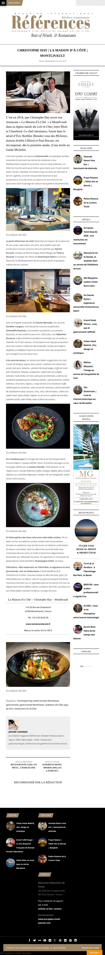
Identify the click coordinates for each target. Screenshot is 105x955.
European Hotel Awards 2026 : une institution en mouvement (85, 235)
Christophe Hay (24, 700)
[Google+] (55, 940)
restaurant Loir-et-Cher (25, 708)
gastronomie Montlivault (32, 704)
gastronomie (12, 704)
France (41, 61)
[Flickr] (39, 940)
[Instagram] (75, 940)
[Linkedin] (65, 940)
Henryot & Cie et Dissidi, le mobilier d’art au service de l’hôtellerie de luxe (85, 260)
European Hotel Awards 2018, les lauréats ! (52, 767)
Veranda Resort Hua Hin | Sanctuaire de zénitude (57, 827)
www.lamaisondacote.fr (38, 624)
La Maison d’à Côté (54, 704)
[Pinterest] (70, 940)
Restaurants (50, 61)
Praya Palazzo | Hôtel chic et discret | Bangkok (57, 844)
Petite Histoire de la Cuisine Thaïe (91, 202)
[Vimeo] (50, 940)
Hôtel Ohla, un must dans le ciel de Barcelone (25, 864)
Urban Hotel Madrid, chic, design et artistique (25, 827)
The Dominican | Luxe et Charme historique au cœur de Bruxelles (85, 395)
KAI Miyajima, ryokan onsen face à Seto (91, 282)
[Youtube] (45, 940)
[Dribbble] (60, 940)
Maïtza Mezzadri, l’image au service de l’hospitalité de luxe (86, 370)
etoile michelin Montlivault (46, 700)
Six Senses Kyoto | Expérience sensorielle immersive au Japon (86, 303)
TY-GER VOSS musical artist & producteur (86, 549)
